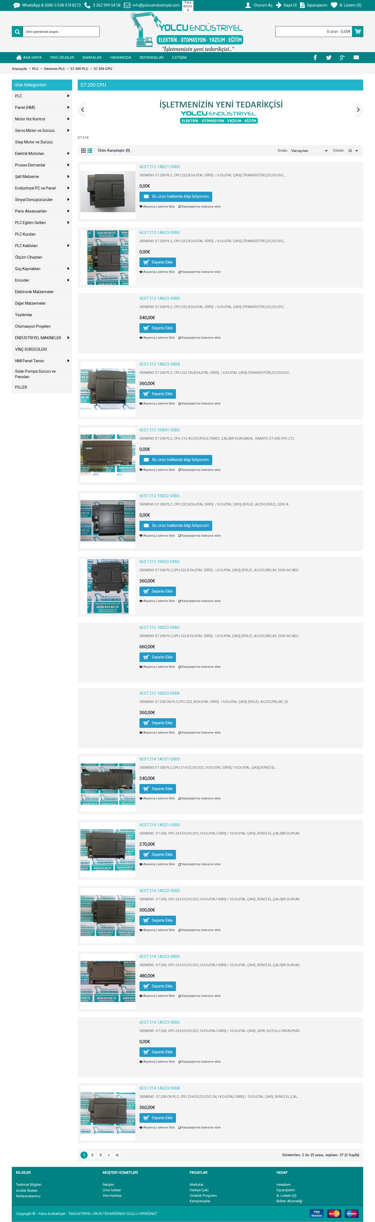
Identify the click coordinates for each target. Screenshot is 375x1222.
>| (117, 1155)
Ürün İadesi (112, 1190)
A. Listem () (286, 1195)
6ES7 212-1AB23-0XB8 (159, 364)
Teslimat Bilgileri (28, 1185)
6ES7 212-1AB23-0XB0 (159, 232)
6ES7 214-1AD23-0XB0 (159, 956)
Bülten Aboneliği (289, 1201)
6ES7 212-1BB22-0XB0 (159, 496)
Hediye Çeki (199, 1190)
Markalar (196, 1185)
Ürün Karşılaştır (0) (114, 150)
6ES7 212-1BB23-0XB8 (159, 693)
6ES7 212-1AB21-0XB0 (159, 167)
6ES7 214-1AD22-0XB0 (159, 891)
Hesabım (283, 1185)
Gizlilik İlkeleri (27, 1191)
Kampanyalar (200, 1201)
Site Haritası (112, 1195)
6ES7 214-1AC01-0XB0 (159, 759)
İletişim (108, 1185)
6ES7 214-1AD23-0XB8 (159, 1088)
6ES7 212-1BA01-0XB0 (159, 430)
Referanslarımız (28, 1196)
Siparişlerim (285, 1190)
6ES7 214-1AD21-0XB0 (159, 825)
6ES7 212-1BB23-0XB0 (159, 561)
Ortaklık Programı (203, 1195)
